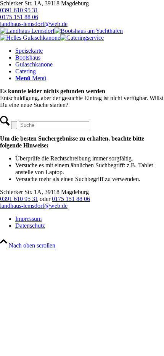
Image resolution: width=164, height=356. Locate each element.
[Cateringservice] (82, 37)
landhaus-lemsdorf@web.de (34, 24)
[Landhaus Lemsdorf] (27, 31)
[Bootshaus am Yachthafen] (89, 31)
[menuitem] (89, 50)
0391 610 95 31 (19, 10)
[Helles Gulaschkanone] (30, 37)
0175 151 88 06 (19, 17)
